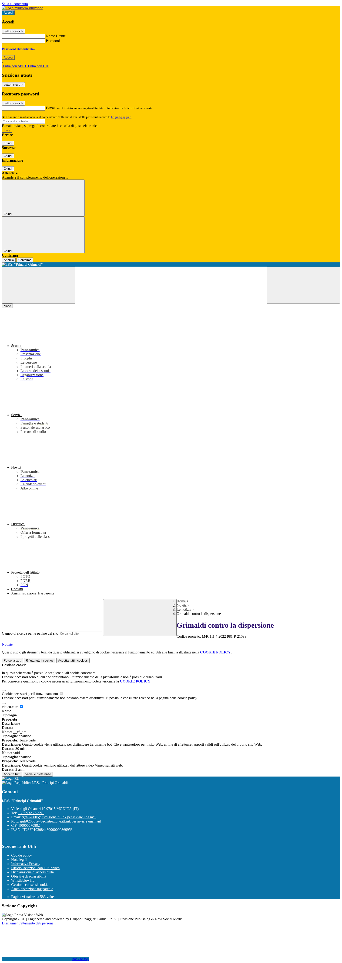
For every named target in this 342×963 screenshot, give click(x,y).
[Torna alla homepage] (171, 264)
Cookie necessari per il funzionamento (30, 694)
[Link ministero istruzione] (22, 8)
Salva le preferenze (38, 774)
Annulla (9, 260)
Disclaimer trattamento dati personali (28, 923)
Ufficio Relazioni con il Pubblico (35, 868)
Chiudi (8, 143)
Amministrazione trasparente (32, 889)
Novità (182, 605)
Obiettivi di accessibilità (28, 876)
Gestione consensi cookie (29, 885)
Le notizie (184, 609)
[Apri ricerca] (303, 285)
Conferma (24, 260)
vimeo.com (10, 707)
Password (53, 41)
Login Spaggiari (121, 117)
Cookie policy (21, 855)
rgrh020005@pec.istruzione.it (60, 821)
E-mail (51, 108)
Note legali (19, 860)
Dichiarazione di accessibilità (32, 872)
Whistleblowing (22, 880)
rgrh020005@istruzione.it (59, 817)
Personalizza (12, 660)
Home (181, 601)
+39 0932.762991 (31, 813)
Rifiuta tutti (40, 660)
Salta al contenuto (15, 4)
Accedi (8, 12)
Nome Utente (56, 36)
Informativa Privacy (25, 864)
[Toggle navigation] (38, 285)
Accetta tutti (73, 660)
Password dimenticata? (18, 49)
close (7, 306)
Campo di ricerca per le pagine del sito (30, 633)
